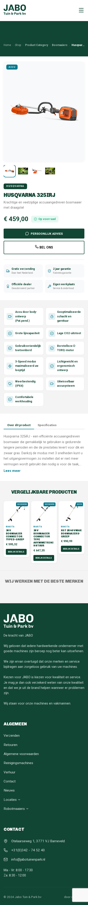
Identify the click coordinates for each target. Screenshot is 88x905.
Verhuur (9, 772)
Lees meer (12, 471)
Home (7, 45)
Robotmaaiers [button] (14, 809)
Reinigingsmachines (18, 763)
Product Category (36, 45)
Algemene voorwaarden (21, 754)
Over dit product (18, 425)
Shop (18, 45)
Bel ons (46, 247)
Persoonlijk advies (47, 233)
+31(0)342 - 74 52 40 (28, 850)
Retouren (10, 745)
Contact (10, 781)
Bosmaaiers (59, 45)
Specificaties (47, 425)
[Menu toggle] (81, 10)
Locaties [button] (10, 800)
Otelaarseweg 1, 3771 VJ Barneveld (38, 841)
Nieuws (9, 790)
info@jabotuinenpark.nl (28, 859)
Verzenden (12, 736)
